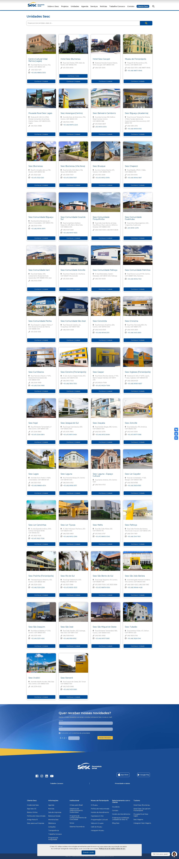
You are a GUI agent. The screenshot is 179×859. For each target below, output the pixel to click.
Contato (130, 6)
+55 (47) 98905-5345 (102, 536)
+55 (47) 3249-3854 (38, 434)
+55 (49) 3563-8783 (134, 485)
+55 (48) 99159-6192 (135, 129)
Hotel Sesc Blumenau (142, 805)
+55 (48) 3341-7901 (134, 536)
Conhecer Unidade (41, 81)
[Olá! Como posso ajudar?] (174, 854)
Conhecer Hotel (73, 76)
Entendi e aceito (88, 852)
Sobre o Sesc (53, 6)
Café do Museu (96, 827)
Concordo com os (75, 733)
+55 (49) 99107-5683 (102, 638)
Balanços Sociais (54, 816)
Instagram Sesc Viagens (142, 823)
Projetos (64, 6)
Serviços (94, 6)
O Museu (94, 805)
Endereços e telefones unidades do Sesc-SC (120, 818)
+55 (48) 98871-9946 (135, 70)
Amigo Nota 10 (32, 819)
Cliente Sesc (143, 6)
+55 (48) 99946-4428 (135, 587)
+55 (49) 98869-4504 (38, 485)
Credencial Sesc (33, 805)
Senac (72, 823)
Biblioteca (52, 823)
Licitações (51, 827)
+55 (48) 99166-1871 (70, 485)
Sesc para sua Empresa (35, 823)
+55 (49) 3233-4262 (37, 638)
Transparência (53, 830)
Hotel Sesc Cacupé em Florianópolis (142, 809)
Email (60, 726)
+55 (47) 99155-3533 (70, 587)
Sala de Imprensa (54, 812)
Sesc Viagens (138, 819)
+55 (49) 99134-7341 (135, 279)
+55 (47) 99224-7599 (102, 385)
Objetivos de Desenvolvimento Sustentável (76, 810)
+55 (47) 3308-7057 (70, 177)
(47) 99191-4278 (133, 228)
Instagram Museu (97, 830)
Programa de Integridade (53, 838)
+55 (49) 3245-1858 (37, 385)
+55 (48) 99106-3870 (38, 228)
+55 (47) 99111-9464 (70, 434)
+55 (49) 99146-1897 (135, 177)
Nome (61, 720)
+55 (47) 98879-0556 (102, 587)
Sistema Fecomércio (77, 827)
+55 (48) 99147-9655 (70, 233)
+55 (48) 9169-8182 (69, 638)
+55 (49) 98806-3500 (38, 72)
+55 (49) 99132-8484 (102, 434)
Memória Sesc (53, 819)
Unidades (75, 6)
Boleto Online (32, 812)
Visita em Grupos (97, 823)
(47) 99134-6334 (101, 127)
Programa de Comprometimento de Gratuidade (78, 817)
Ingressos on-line (97, 816)
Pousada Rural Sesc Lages (141, 815)
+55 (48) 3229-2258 (38, 587)
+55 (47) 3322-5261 (37, 177)
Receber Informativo (105, 737)
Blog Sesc (115, 823)
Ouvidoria (115, 807)
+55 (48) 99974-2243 (70, 125)
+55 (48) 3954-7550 (70, 383)
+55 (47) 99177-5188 (134, 434)
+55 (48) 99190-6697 (135, 383)
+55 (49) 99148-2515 (102, 332)
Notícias (103, 6)
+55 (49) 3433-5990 (70, 689)
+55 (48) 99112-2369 (70, 536)
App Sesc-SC (31, 809)
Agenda (84, 6)
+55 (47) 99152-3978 (102, 177)
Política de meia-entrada (36, 816)
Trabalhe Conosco (117, 6)
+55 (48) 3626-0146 (134, 638)
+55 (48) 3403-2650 (134, 332)
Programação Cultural (99, 819)
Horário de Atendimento (100, 812)
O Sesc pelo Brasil (76, 805)
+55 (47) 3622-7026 (37, 538)
